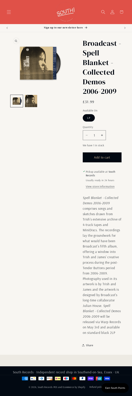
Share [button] (89, 345)
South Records (45, 387)
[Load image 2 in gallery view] (31, 101)
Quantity (88, 127)
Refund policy (96, 387)
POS (55, 387)
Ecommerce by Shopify (74, 387)
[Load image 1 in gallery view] (16, 101)
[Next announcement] (124, 27)
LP (88, 118)
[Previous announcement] (7, 27)
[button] (8, 12)
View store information (100, 186)
